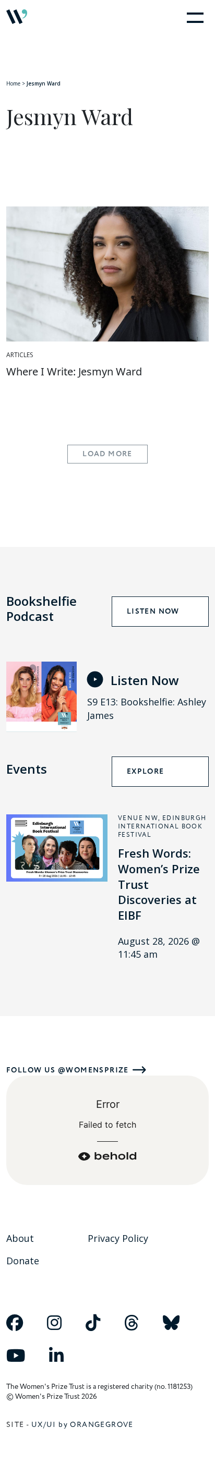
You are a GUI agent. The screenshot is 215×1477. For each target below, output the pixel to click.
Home (13, 83)
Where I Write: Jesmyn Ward (74, 371)
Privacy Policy (118, 1238)
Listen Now (153, 611)
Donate (22, 1260)
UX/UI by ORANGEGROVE (82, 1425)
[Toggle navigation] (193, 17)
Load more (107, 454)
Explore (145, 771)
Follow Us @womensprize (67, 1070)
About (20, 1238)
